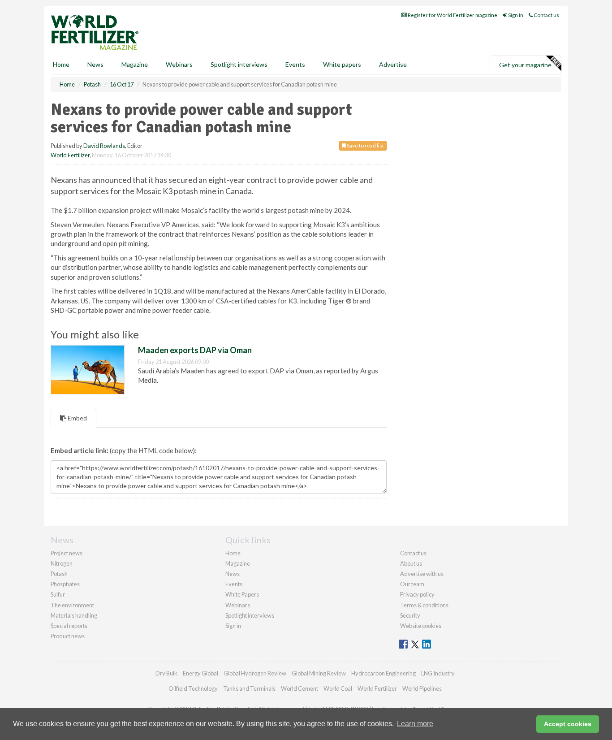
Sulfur (58, 594)
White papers (342, 64)
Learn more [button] (415, 723)
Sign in (515, 15)
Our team (412, 584)
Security (410, 615)
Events (295, 64)
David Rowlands (104, 145)
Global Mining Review (319, 673)
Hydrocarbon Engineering (383, 673)
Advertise (393, 64)
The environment (72, 605)
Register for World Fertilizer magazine (452, 15)
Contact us (546, 15)
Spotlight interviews (239, 64)
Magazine (134, 64)
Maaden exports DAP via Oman (195, 350)
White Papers (242, 594)
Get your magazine (525, 65)
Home (61, 64)
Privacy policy (417, 594)
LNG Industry (438, 673)
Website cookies (420, 625)
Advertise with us (422, 573)
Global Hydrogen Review (255, 673)
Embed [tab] (76, 418)
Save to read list (365, 145)
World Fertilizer (70, 155)
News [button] (95, 64)
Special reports (69, 625)
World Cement (299, 688)
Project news (66, 553)
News (232, 573)
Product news (68, 636)
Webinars (179, 64)
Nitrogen (62, 563)
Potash (59, 573)
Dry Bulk (166, 673)
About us (411, 563)
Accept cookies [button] (567, 723)
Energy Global (200, 673)
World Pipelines (422, 688)
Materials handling (74, 615)
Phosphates (65, 584)
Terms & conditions (424, 605)
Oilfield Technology (193, 688)
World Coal (337, 688)
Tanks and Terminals (249, 688)
